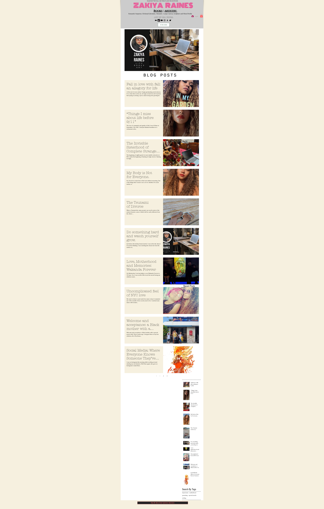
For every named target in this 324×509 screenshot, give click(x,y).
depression (185, 492)
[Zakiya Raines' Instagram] (164, 20)
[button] (201, 15)
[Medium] (156, 20)
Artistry (170, 11)
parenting (185, 495)
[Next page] (167, 375)
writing (184, 498)
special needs (192, 495)
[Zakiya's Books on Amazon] (167, 20)
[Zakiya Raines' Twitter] (170, 20)
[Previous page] (156, 375)
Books (158, 11)
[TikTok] (159, 20)
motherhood (192, 492)
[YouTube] (161, 20)
